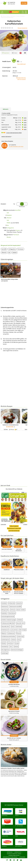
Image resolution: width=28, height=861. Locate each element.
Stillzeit (13, 639)
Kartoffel (4, 249)
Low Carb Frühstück (7, 549)
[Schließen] (1, 3)
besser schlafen (21, 609)
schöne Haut (20, 636)
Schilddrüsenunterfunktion (8, 636)
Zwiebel (14, 252)
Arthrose (13, 609)
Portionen (22, 206)
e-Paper (25, 524)
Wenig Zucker (5, 609)
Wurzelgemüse (5, 649)
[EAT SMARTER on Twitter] (17, 860)
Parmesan (16, 234)
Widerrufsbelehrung (14, 855)
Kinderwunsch (5, 629)
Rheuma (18, 633)
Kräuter (18, 230)
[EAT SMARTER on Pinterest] (10, 860)
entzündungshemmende (8, 616)
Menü (2, 12)
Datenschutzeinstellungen (14, 853)
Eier (8, 225)
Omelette (4, 603)
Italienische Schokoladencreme (10, 425)
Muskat (9, 237)
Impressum (9, 852)
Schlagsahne (10, 228)
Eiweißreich (7, 569)
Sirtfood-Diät (11, 603)
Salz (8, 213)
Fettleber (20, 619)
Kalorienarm (5, 606)
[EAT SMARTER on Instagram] (14, 860)
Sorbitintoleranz (6, 639)
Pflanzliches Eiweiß (18, 569)
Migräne (4, 633)
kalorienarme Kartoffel (15, 606)
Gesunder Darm (20, 623)
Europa (17, 643)
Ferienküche (5, 646)
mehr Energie (22, 629)
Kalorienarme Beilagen (17, 649)
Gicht (12, 626)
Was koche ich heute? (14, 711)
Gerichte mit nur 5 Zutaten (14, 738)
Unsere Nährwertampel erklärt (14, 132)
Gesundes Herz (5, 626)
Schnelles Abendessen (14, 684)
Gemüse (16, 646)
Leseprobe (3, 524)
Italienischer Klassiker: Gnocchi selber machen (12, 768)
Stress (19, 639)
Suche (23, 12)
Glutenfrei (19, 603)
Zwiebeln (9, 215)
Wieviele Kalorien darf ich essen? (21, 78)
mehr (25, 118)
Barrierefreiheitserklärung (10, 857)
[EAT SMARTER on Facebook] (7, 860)
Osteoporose (11, 633)
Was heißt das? (21, 64)
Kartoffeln (18, 210)
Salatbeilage (5, 653)
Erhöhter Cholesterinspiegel (9, 619)
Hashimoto (18, 626)
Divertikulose (12, 613)
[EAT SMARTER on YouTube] (21, 860)
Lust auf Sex (14, 629)
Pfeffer (9, 223)
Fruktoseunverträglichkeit (8, 623)
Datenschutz (17, 852)
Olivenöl (9, 218)
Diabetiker (4, 613)
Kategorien (22, 857)
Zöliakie (3, 643)
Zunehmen (10, 643)
